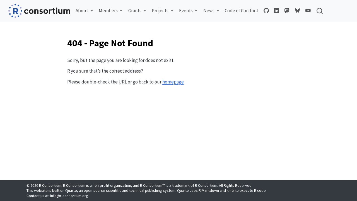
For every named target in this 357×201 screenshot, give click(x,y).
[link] (84, 11)
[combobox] (319, 11)
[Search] (319, 11)
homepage (173, 82)
